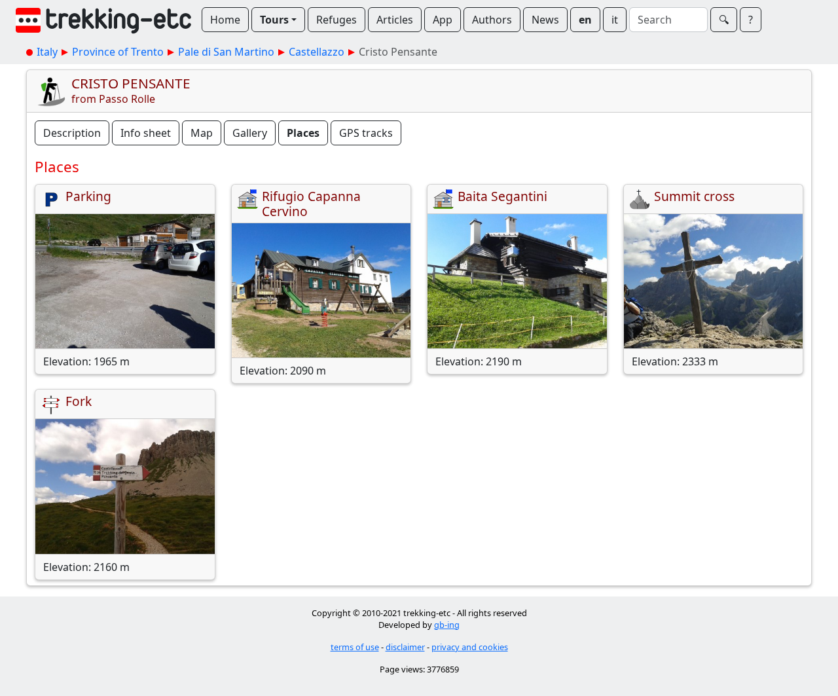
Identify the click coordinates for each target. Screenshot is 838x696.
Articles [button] (394, 19)
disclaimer (405, 647)
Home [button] (225, 19)
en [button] (585, 19)
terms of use (355, 647)
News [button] (545, 19)
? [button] (750, 19)
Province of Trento (118, 52)
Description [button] (72, 133)
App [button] (442, 19)
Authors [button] (492, 19)
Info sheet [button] (145, 133)
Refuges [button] (336, 19)
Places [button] (303, 133)
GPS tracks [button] (366, 133)
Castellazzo (316, 52)
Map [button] (202, 133)
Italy (47, 52)
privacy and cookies (469, 647)
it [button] (614, 19)
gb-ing (447, 625)
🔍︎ (724, 19)
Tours (274, 19)
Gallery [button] (249, 133)
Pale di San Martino (226, 52)
